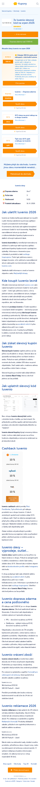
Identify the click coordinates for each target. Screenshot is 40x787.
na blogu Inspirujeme (20, 586)
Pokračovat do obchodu (20, 174)
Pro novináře (32, 778)
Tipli (12, 509)
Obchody (16, 11)
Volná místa (26, 781)
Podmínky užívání (23, 778)
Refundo (19, 509)
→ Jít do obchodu (20, 34)
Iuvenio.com (6, 266)
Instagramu (33, 566)
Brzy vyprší (7, 764)
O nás (4, 778)
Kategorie (19, 781)
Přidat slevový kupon (21, 770)
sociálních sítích (24, 324)
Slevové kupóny (7, 11)
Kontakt (34, 764)
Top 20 (26, 764)
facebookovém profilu (16, 566)
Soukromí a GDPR (10, 781)
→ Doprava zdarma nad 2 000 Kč (20, 42)
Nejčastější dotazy (20, 273)
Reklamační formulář (9, 722)
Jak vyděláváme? (12, 778)
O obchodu (18, 29)
